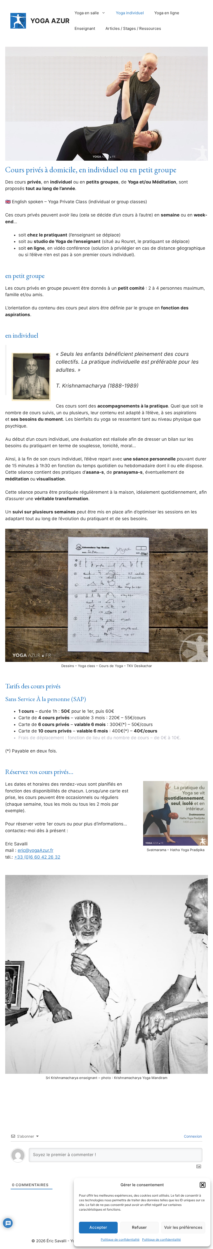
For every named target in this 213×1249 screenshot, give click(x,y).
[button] (202, 1184)
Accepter (98, 1227)
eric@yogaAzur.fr (35, 850)
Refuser (139, 1227)
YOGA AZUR (49, 21)
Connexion (192, 1136)
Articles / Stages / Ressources (133, 28)
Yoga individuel (130, 12)
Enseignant (85, 28)
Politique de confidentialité (120, 1239)
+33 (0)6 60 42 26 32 (37, 857)
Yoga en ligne (166, 12)
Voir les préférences (183, 1227)
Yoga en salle (87, 12)
